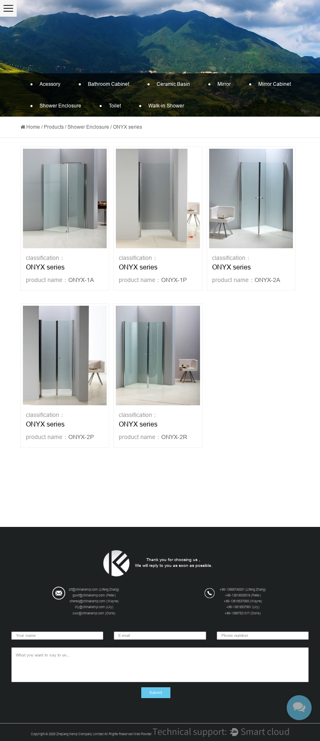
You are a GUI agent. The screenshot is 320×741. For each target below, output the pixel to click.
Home (33, 127)
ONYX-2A (267, 280)
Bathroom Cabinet (108, 84)
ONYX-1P (174, 280)
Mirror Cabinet (274, 84)
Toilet (115, 106)
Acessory (50, 84)
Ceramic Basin (173, 84)
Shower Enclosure (60, 106)
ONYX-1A (81, 280)
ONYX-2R (174, 437)
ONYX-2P (81, 437)
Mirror (224, 84)
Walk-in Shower (166, 106)
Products (54, 127)
